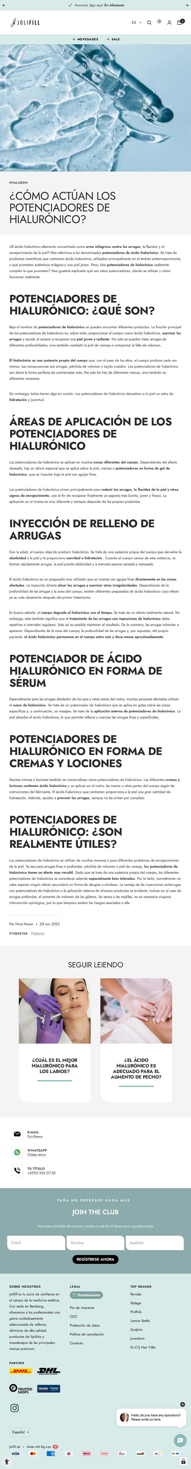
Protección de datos (85, 1325)
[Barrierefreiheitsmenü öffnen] (7, 1462)
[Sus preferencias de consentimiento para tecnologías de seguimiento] (183, 1461)
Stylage (135, 1303)
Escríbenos (35, 1136)
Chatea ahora (36, 1154)
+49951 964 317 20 (41, 1172)
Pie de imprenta (82, 1307)
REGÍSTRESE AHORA (95, 1259)
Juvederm (137, 1338)
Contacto (76, 1343)
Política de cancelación (87, 1334)
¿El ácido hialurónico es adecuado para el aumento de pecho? (136, 1068)
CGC (73, 1316)
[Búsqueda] (149, 23)
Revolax (135, 1294)
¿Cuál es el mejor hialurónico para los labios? (55, 1066)
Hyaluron (18, 183)
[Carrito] (179, 23)
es (134, 22)
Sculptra (136, 1329)
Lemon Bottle (140, 1320)
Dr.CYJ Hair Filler (143, 1347)
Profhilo (136, 1311)
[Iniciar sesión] (169, 22)
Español (18, 1432)
